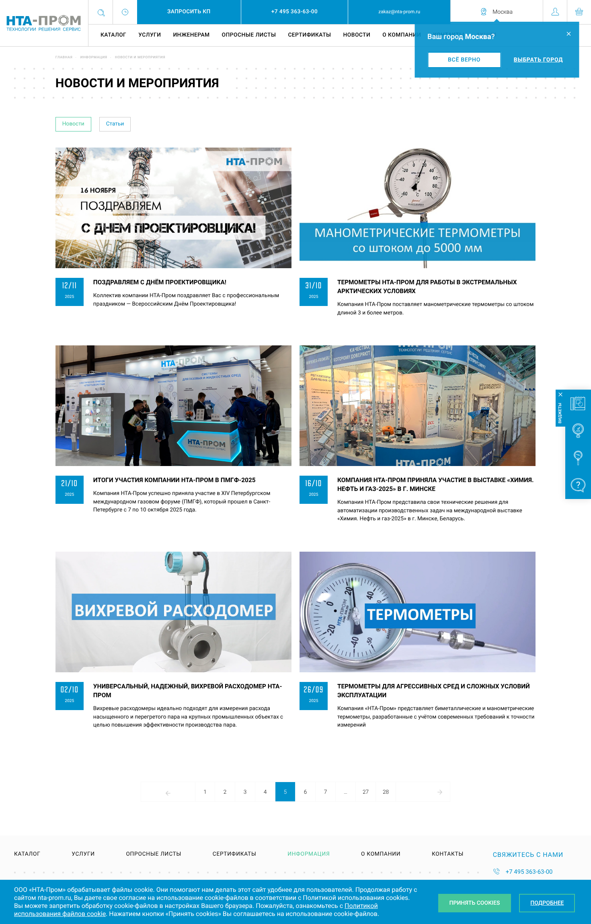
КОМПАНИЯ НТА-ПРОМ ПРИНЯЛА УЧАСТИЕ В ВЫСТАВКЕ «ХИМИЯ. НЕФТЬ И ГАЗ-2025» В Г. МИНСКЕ (435, 484)
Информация (93, 57)
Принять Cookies (474, 903)
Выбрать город (538, 60)
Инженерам (191, 35)
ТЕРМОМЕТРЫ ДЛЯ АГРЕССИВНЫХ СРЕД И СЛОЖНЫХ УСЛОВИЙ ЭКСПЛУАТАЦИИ (433, 691)
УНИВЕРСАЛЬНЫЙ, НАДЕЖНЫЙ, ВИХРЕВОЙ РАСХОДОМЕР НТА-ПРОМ (187, 691)
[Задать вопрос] (578, 485)
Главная (64, 57)
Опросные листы (249, 35)
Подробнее (547, 903)
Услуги (149, 35)
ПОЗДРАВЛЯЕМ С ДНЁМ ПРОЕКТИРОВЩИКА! (159, 282)
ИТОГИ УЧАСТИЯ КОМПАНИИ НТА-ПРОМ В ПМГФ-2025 (174, 480)
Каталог (113, 35)
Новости (357, 35)
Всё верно (464, 60)
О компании (401, 35)
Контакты (448, 854)
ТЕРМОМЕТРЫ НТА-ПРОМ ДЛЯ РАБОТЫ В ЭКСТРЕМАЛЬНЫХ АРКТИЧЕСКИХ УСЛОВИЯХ (427, 287)
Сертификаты (309, 35)
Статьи (115, 124)
